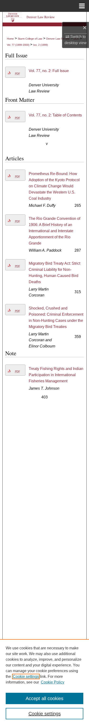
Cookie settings (26, 676)
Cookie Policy (52, 682)
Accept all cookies (44, 698)
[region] (44, 682)
